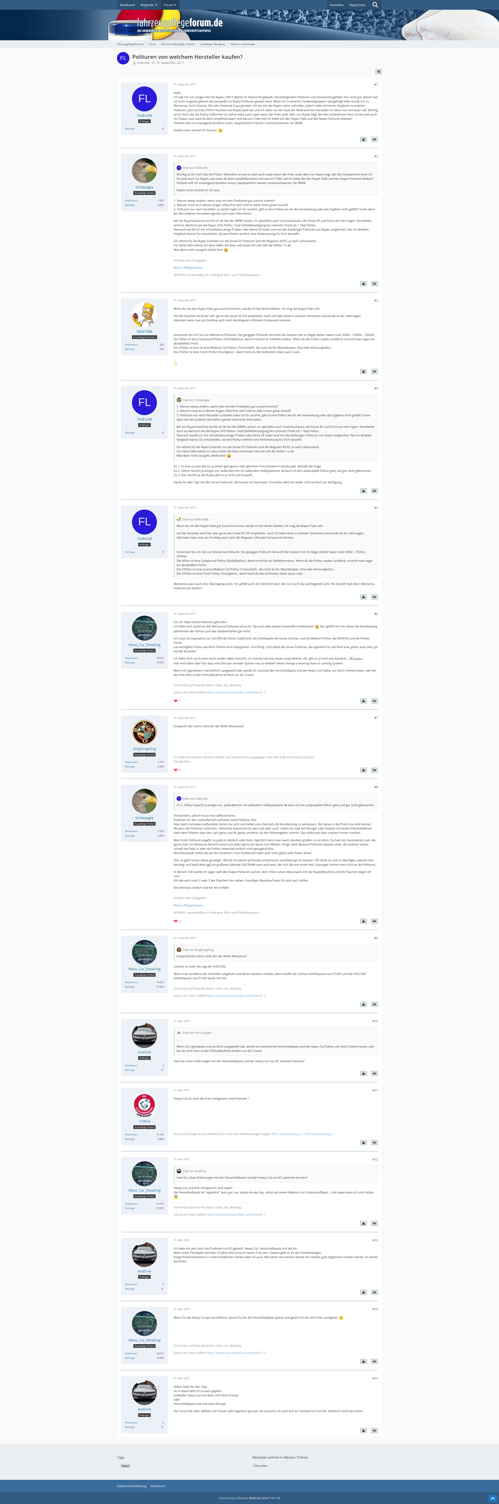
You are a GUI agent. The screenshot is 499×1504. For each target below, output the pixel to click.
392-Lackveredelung (285, 1134)
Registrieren (357, 5)
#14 (375, 1309)
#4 (376, 388)
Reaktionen (131, 200)
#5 (376, 508)
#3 (376, 300)
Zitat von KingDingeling (197, 950)
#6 (376, 614)
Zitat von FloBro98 (194, 168)
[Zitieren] (374, 139)
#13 (375, 1240)
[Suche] (375, 5)
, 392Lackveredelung (316, 1134)
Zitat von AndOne (194, 1171)
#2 (376, 156)
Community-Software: (249, 1498)
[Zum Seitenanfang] (492, 1498)
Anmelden (337, 5)
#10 (375, 1021)
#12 (375, 1159)
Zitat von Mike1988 (195, 519)
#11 (375, 1090)
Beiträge (129, 128)
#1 (376, 84)
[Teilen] (378, 71)
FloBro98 (143, 63)
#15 (375, 1378)
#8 (376, 787)
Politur (125, 1466)
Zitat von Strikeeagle (196, 400)
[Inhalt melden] (363, 139)
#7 (376, 718)
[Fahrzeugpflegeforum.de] (259, 25)
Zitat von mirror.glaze (196, 1033)
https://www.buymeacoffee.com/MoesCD (235, 692)
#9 (376, 938)
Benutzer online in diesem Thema (280, 1457)
